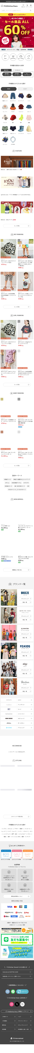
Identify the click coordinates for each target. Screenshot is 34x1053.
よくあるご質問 (21, 907)
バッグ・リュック (11, 814)
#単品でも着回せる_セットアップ (22, 462)
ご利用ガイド (12, 907)
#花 (28, 468)
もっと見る (17, 208)
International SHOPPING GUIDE (10, 954)
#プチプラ (26, 465)
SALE (28, 58)
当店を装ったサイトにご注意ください (12, 959)
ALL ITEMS (21, 58)
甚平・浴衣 (14, 816)
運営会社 (4, 1007)
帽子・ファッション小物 (14, 819)
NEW (5, 58)
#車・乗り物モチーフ (20, 468)
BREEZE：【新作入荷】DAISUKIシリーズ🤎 (11, 169)
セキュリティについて (23, 1007)
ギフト (29, 816)
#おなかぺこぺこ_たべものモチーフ (17, 472)
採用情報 (4, 1011)
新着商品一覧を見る (17, 552)
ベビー (31, 814)
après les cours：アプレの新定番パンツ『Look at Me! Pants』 (16, 186)
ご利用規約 (4, 1003)
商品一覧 (25, 584)
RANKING (13, 58)
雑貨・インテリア (26, 819)
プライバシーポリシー (23, 1003)
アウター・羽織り (18, 811)
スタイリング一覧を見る (17, 799)
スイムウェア (22, 816)
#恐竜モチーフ (8, 468)
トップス (4, 811)
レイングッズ (6, 816)
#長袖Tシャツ (7, 462)
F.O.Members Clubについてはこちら (17, 849)
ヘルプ (19, 999)
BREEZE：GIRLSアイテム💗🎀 (8, 202)
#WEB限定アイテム (16, 465)
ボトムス (10, 811)
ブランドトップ (25, 581)
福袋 (5, 819)
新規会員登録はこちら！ (17, 879)
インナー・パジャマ (23, 814)
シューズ (3, 814)
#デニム (7, 465)
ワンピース (27, 811)
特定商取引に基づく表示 (23, 1011)
